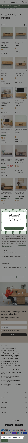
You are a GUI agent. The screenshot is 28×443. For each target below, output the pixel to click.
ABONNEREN (14, 228)
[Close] (25, 210)
